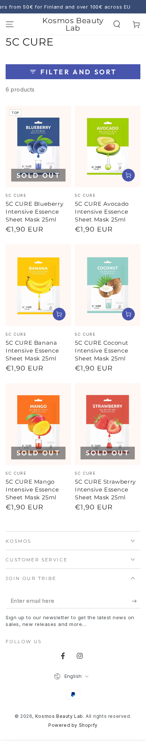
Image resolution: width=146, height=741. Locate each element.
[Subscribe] (136, 601)
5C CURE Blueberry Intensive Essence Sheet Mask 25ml (34, 211)
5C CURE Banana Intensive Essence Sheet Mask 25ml (32, 350)
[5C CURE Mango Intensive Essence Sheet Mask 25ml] (38, 424)
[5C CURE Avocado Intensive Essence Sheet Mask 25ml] (107, 146)
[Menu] (9, 24)
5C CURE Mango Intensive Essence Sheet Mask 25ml (32, 489)
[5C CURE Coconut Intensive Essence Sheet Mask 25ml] (107, 285)
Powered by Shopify (73, 725)
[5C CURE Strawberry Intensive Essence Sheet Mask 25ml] (107, 424)
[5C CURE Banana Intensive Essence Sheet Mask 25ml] (38, 285)
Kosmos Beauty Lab (59, 716)
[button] (117, 24)
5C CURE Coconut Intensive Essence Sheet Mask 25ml (101, 350)
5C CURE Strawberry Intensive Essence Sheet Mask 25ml (105, 489)
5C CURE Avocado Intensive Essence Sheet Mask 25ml (102, 211)
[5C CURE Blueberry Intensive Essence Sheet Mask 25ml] (38, 146)
